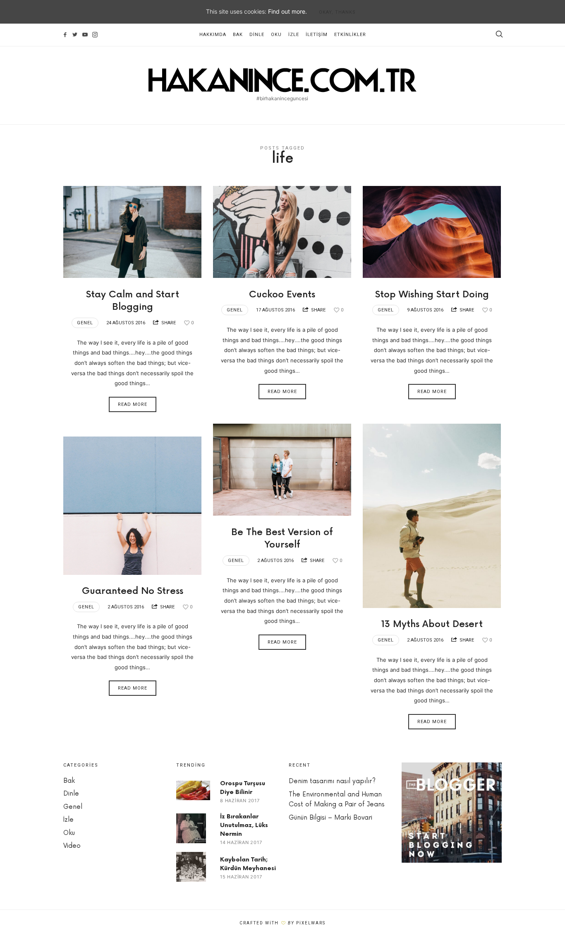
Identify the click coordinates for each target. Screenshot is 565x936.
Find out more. (287, 11)
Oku (276, 34)
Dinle (256, 34)
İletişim (317, 34)
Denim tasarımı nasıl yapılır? (332, 781)
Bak (238, 34)
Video (72, 846)
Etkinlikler (350, 34)
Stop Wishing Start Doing (432, 294)
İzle (293, 34)
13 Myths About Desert (432, 624)
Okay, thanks (337, 12)
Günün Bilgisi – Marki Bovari (330, 818)
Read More (132, 404)
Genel (85, 323)
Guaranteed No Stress (132, 591)
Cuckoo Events (282, 294)
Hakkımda (212, 34)
